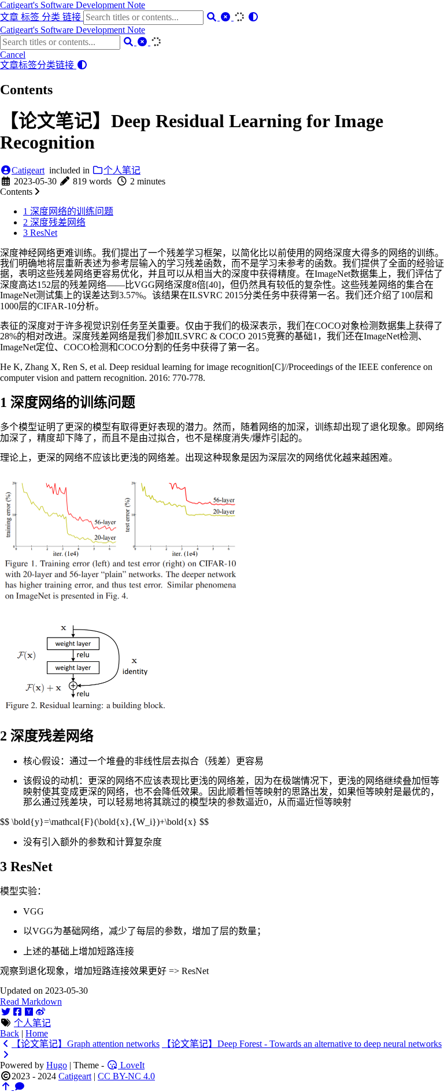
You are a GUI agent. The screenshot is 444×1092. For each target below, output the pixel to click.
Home (36, 1033)
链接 (72, 17)
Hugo (56, 1065)
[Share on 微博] (40, 1012)
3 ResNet (40, 233)
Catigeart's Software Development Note (72, 5)
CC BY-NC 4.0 (126, 1076)
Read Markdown (31, 1001)
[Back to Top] (7, 1086)
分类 (52, 17)
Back (9, 1033)
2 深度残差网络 (54, 222)
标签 (31, 17)
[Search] (213, 17)
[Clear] (227, 17)
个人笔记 (121, 170)
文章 (10, 17)
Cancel (12, 55)
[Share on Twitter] (6, 1012)
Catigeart (28, 170)
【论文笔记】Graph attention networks (86, 1044)
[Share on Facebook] (17, 1012)
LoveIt (131, 1065)
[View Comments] (19, 1086)
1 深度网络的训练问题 (68, 211)
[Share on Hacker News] (29, 1012)
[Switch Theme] (253, 17)
